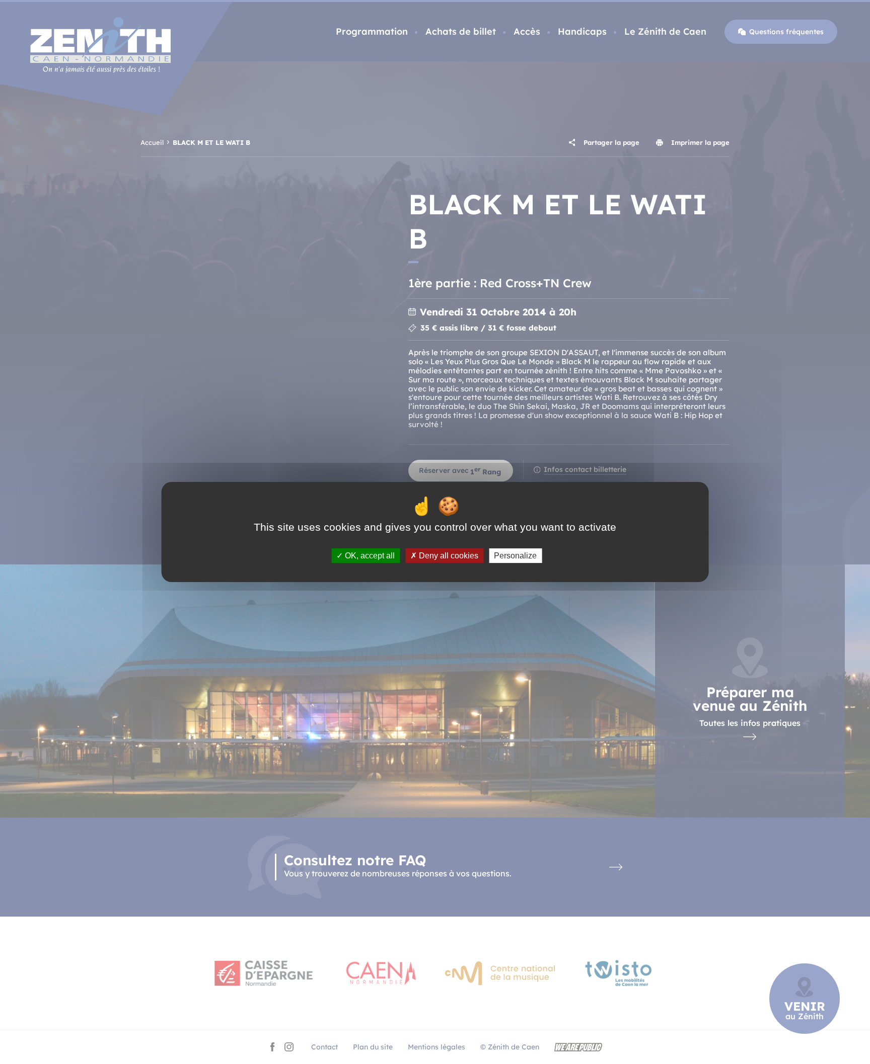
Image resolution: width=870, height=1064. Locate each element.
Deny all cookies (447, 555)
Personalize (515, 555)
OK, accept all (369, 555)
